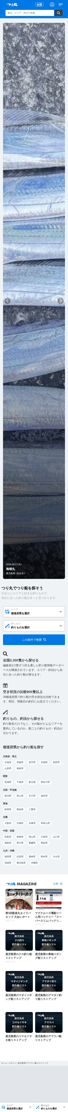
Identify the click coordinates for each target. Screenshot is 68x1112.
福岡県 (8, 856)
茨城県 (8, 782)
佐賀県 (20, 856)
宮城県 (44, 762)
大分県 (56, 856)
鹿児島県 (21, 863)
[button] (7, 301)
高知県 (44, 843)
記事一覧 (58, 883)
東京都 (32, 782)
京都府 (20, 823)
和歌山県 (45, 823)
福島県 (20, 768)
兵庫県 (32, 823)
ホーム (4, 1063)
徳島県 (8, 843)
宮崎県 (8, 863)
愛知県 (20, 809)
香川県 (20, 843)
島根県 (20, 836)
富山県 (20, 795)
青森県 (20, 762)
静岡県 (8, 809)
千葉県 (20, 782)
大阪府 (8, 823)
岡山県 (32, 836)
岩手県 (32, 762)
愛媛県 (32, 843)
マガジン (12, 1063)
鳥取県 (8, 836)
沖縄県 (34, 863)
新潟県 (8, 795)
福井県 (44, 795)
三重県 (32, 809)
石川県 (32, 795)
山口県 (56, 836)
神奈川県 (45, 782)
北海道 (8, 762)
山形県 (8, 768)
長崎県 (32, 856)
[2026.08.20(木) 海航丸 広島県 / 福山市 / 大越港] (34, 576)
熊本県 (44, 856)
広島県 (44, 836)
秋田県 (56, 762)
